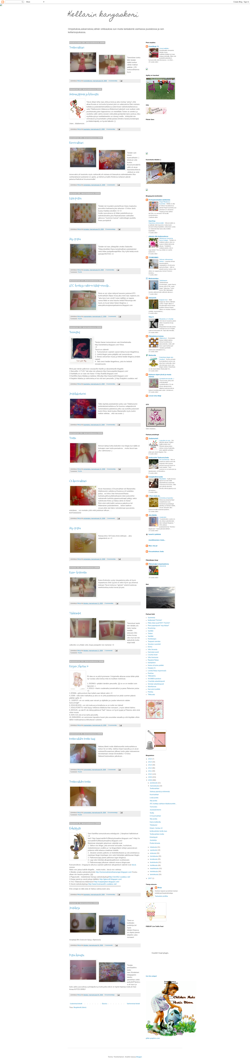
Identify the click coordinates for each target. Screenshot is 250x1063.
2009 (150, 777)
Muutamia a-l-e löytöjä (166, 319)
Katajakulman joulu (156, 477)
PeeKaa (151, 673)
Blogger (139, 1057)
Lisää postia (75, 198)
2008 (150, 780)
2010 (150, 774)
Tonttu (72, 438)
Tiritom (150, 633)
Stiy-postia (75, 239)
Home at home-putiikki (156, 665)
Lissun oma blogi (155, 396)
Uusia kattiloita (164, 48)
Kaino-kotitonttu (78, 573)
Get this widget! (151, 976)
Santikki (150, 631)
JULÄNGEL (153, 515)
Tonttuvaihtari (76, 48)
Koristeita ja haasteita (166, 498)
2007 (150, 878)
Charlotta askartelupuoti (156, 681)
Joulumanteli (153, 438)
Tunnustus (74, 332)
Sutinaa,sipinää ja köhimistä (83, 94)
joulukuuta (154, 783)
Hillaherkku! (163, 338)
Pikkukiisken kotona (156, 336)
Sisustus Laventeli (154, 644)
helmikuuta (154, 871)
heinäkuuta (154, 856)
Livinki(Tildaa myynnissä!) (157, 671)
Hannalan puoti (153, 652)
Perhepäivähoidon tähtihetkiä (159, 200)
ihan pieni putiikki (154, 689)
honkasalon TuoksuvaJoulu (159, 458)
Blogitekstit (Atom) (80, 1007)
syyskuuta (153, 850)
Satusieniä (162, 566)
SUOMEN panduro (154, 679)
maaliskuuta (154, 868)
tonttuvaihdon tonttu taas (82, 739)
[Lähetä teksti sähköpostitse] (121, 81)
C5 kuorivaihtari (78, 481)
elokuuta (153, 853)
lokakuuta (153, 847)
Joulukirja (74, 908)
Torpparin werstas (154, 641)
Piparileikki (162, 479)
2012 (150, 768)
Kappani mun (163, 300)
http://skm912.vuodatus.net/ (119, 877)
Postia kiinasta (76, 955)
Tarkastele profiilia (161, 896)
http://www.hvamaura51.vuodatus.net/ (102, 884)
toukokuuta (154, 862)
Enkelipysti (75, 828)
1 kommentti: (111, 185)
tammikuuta (154, 874)
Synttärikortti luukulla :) (166, 378)
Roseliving (151, 628)
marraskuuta (154, 786)
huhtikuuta (154, 865)
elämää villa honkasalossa (158, 236)
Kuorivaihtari (76, 143)
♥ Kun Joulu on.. (154, 496)
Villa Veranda (152, 649)
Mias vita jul (153, 546)
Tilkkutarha (152, 676)
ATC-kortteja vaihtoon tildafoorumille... (89, 286)
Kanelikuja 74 (154, 46)
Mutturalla (152, 355)
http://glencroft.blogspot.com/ (111, 879)
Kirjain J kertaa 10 (79, 666)
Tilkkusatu (151, 694)
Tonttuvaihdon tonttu (80, 782)
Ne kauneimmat (164, 459)
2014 (150, 762)
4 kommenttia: (111, 129)
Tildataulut (75, 613)
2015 (150, 759)
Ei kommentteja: (110, 229)
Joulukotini (162, 517)
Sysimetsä (151, 618)
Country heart (152, 655)
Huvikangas (152, 639)
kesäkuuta (154, 859)
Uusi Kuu (152, 221)
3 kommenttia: (113, 81)
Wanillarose (152, 687)
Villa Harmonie (153, 657)
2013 (150, 765)
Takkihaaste (163, 280)
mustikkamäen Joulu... (157, 540)
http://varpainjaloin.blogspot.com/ (106, 882)
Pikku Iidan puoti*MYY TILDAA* (159, 623)
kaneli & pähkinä (155, 534)
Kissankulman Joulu (156, 551)
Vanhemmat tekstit (133, 1004)
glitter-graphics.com (153, 1038)
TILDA (80, 272)
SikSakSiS (152, 298)
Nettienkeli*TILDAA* (155, 620)
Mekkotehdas (154, 278)
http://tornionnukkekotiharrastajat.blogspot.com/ (114, 872)
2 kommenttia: (110, 270)
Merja (160, 888)
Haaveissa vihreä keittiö (156, 223)
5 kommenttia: (111, 894)
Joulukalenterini (77, 394)
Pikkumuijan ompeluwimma (159, 564)
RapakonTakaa (153, 660)
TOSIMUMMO (153, 257)
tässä (133, 865)
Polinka (150, 692)
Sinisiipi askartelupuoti (156, 684)
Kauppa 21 (152, 668)
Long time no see (165, 440)
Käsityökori (152, 663)
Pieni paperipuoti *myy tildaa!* (158, 625)
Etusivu (104, 1004)
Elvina (150, 647)
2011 (150, 771)
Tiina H (151, 317)
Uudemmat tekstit (76, 1004)
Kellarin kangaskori (103, 15)
